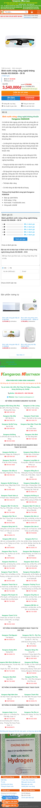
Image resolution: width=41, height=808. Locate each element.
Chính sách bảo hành (28, 106)
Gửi (20, 277)
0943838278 (28, 17)
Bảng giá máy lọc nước (28, 782)
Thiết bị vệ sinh (5, 68)
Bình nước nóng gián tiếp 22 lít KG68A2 (10, 345)
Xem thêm (20, 355)
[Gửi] (26, 12)
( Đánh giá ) (5, 76)
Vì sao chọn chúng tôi (28, 780)
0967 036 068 (10, 362)
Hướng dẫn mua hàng (9, 104)
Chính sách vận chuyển (8, 795)
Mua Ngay (11, 98)
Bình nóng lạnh (17, 68)
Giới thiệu (4, 780)
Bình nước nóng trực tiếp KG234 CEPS (28, 345)
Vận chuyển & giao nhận (10, 106)
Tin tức (3, 782)
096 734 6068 (12, 364)
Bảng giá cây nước (27, 784)
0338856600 (29, 98)
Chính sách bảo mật (27, 797)
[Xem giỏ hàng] (32, 12)
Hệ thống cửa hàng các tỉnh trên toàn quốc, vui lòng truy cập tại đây (20, 731)
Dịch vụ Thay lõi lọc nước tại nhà (11, 16)
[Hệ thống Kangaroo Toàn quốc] (2, 11)
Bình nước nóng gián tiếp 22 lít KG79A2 (10, 318)
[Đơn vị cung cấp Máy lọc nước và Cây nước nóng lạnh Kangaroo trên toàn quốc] (20, 5)
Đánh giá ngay (20, 239)
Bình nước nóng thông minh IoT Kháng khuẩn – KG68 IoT (29, 318)
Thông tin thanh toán (29, 104)
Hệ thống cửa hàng (7, 784)
